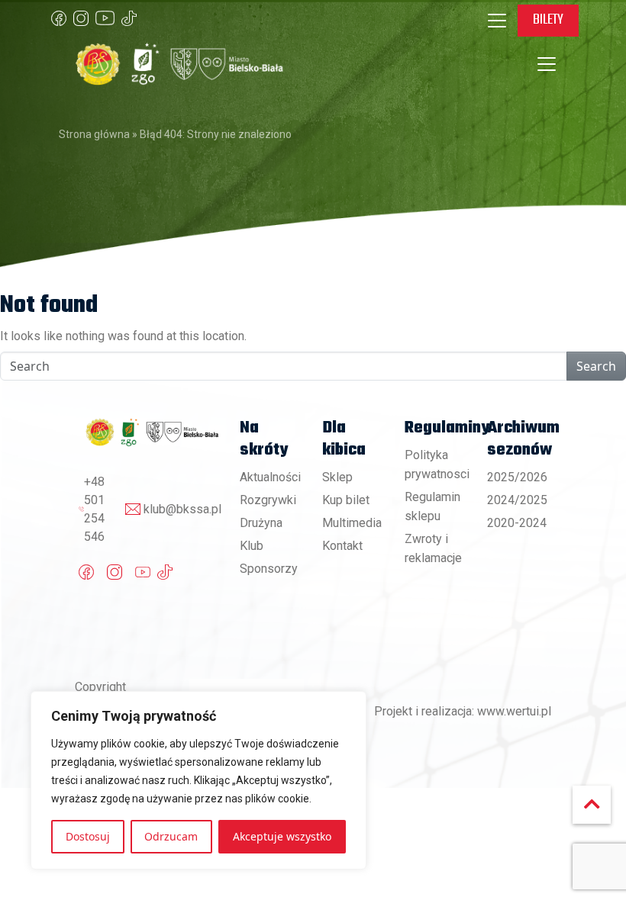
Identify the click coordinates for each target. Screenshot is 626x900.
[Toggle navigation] (497, 20)
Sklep (337, 477)
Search (596, 366)
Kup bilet (345, 500)
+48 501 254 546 (94, 509)
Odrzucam (171, 836)
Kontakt (342, 545)
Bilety (548, 19)
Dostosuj (88, 836)
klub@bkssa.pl (182, 509)
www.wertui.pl (514, 711)
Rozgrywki (268, 500)
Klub (251, 545)
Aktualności (270, 477)
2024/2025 (517, 500)
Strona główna (94, 134)
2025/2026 (517, 477)
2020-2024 (517, 523)
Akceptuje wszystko (282, 836)
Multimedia (352, 523)
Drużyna (261, 523)
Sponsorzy (269, 568)
